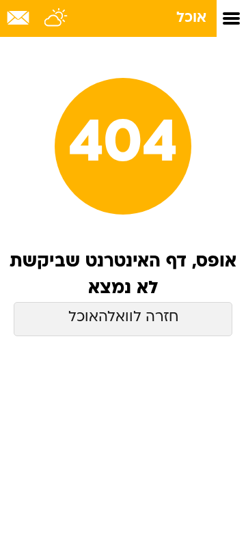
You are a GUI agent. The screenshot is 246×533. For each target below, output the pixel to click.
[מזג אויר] (56, 18)
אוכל (191, 18)
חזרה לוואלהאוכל (123, 317)
